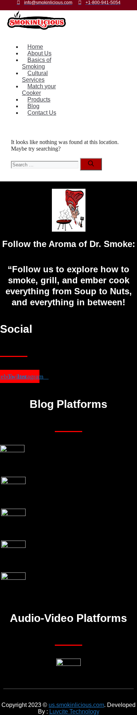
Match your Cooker (39, 89)
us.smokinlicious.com (76, 705)
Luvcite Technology (74, 711)
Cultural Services (35, 76)
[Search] (91, 164)
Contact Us (41, 113)
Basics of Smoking (36, 63)
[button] (39, 34)
